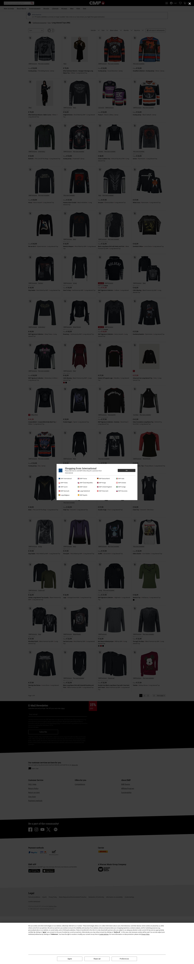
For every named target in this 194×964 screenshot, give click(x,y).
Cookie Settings (104, 934)
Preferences (124, 959)
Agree (70, 959)
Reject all (97, 959)
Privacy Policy (145, 934)
